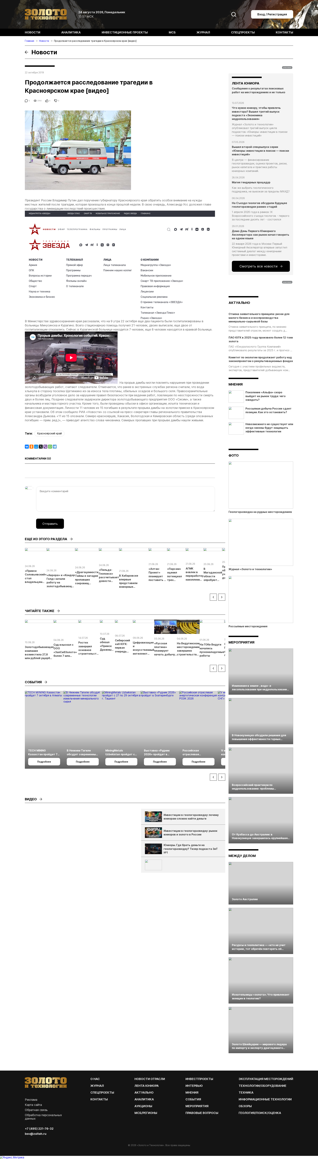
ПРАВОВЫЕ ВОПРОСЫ (202, 1113)
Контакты (284, 32)
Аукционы (143, 1106)
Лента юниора (146, 1085)
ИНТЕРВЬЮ (194, 1085)
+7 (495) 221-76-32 (39, 1128)
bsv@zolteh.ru (35, 1133)
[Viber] (45, 447)
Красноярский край (49, 433)
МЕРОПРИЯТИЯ (197, 1106)
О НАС (95, 1079)
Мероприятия (241, 642)
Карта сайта (33, 1105)
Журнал (203, 32)
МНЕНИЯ (192, 1092)
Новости (32, 32)
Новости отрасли (149, 1079)
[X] (41, 447)
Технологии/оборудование (262, 1085)
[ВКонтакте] (27, 447)
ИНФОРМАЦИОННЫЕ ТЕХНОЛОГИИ (265, 1099)
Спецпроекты (243, 32)
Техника (246, 1092)
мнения (236, 384)
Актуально (144, 1092)
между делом (242, 856)
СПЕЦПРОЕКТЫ (102, 1092)
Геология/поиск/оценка (260, 1113)
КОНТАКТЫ (99, 1099)
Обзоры (245, 1106)
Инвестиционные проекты (125, 32)
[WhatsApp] (50, 447)
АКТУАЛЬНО (239, 303)
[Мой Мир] (36, 447)
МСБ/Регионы (145, 1113)
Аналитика (71, 32)
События (193, 1099)
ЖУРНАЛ (97, 1085)
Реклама (31, 1099)
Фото (234, 455)
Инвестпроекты (199, 1079)
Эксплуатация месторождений (266, 1079)
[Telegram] (55, 447)
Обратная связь (36, 1110)
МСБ (172, 32)
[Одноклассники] (31, 447)
